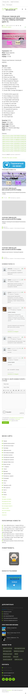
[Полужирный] (4, 390)
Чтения (5, 469)
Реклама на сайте (7, 611)
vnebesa (9, 279)
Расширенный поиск (6, 501)
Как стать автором (6, 510)
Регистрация (9, 4)
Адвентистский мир (7, 648)
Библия (16, 654)
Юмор (4, 492)
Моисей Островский (7, 659)
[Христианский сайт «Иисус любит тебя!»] (10, 9)
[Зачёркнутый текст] (10, 390)
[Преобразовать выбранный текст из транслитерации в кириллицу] (9, 392)
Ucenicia (9, 292)
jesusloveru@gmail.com (9, 672)
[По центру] (16, 390)
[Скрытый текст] (4, 392)
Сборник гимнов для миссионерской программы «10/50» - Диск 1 (11, 219)
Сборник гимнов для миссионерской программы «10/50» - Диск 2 (11, 249)
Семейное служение (7, 455)
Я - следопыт (6, 466)
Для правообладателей (9, 616)
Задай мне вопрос (15, 1)
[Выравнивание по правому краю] (18, 390)
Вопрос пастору (6, 464)
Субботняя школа (7, 450)
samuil (4, 25)
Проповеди (5, 448)
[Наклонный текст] (6, 390)
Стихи (4, 483)
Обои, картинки (6, 487)
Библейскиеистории (7, 654)
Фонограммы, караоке (6, 27)
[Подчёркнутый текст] (8, 390)
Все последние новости (7, 506)
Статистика (6, 614)
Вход (4, 4)
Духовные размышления (8, 443)
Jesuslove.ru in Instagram (13, 331)
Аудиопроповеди (7, 473)
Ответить (14, 270)
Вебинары (5, 471)
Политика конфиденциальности (10, 620)
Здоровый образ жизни (8, 462)
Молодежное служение (8, 459)
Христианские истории (8, 445)
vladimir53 (10, 268)
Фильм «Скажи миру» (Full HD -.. (14, 632)
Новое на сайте (5, 508)
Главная (5, 441)
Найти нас (4, 512)
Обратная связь (7, 675)
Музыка (5, 480)
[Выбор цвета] (24, 390)
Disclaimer (4, 515)
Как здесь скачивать (12, 157)
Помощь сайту (6, 1)
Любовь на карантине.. (12, 627)
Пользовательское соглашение (10, 618)
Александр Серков (7, 651)
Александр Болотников (20, 648)
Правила (4, 497)
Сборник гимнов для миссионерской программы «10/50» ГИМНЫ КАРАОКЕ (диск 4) (12, 189)
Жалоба (4, 157)
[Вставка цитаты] (6, 392)
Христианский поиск (6, 503)
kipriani (9, 348)
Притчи (5, 490)
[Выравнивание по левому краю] (13, 390)
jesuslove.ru (4, 609)
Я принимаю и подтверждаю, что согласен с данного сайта (13, 419)
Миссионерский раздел (8, 452)
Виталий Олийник (7, 656)
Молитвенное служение (8, 457)
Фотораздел (6, 478)
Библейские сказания (19, 651)
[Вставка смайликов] (21, 390)
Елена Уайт (15, 656)
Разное (5, 494)
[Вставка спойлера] (11, 392)
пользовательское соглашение (16, 417)
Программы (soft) (7, 485)
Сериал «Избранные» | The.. (13, 637)
